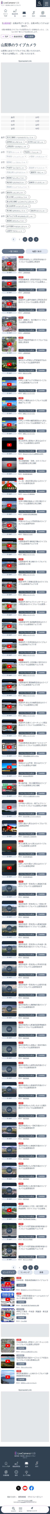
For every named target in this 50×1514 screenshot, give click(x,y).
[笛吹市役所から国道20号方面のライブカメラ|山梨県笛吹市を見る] (9, 1089)
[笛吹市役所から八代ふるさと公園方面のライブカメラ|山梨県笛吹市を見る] (9, 1109)
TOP (6, 36)
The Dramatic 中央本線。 (29, 1219)
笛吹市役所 (26, 897)
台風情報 (43, 16)
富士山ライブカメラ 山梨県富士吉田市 (33, 454)
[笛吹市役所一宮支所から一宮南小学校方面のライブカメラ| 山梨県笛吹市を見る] (9, 908)
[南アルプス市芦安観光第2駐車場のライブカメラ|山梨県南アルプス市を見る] (9, 1250)
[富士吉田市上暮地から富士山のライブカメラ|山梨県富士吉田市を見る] (9, 444)
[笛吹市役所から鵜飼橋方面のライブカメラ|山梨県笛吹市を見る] (9, 1008)
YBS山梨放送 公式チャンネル (31, 756)
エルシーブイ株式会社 (29, 494)
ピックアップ (8, 1272)
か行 (37, 117)
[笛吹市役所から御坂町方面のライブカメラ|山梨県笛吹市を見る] (9, 1149)
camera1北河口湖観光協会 (30, 514)
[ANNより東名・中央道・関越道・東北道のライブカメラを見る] (25, 1315)
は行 (37, 124)
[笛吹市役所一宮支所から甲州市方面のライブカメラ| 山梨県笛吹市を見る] (9, 968)
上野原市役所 (26, 272)
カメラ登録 (26, 1475)
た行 (37, 121)
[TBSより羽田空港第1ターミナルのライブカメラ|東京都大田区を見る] (25, 1299)
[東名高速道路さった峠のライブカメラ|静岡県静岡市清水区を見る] (25, 1377)
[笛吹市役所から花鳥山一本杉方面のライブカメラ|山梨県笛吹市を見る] (9, 1049)
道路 (24, 16)
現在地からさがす (32, 1511)
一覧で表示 (13, 251)
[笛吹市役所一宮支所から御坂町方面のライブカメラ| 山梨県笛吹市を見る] (9, 888)
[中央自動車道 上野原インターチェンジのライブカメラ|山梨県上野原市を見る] (25, 1346)
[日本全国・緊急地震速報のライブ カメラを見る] (25, 1284)
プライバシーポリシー (35, 1497)
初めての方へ (11, 1497)
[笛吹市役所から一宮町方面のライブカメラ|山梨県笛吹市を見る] (9, 1129)
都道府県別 (15, 15)
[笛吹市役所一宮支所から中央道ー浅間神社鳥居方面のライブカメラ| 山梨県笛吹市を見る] (9, 948)
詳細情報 (42, 270)
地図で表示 (37, 251)
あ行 (13, 117)
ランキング (25, 1272)
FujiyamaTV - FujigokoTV (29, 836)
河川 (33, 16)
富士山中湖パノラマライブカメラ (32, 816)
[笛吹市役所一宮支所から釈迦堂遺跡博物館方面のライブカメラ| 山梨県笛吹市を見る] (9, 928)
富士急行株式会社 (27, 474)
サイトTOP (5, 15)
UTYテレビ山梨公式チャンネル (31, 796)
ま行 (13, 128)
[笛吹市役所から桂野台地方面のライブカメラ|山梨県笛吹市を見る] (9, 1069)
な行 (13, 124)
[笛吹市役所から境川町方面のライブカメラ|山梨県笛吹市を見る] (9, 1190)
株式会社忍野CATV (28, 776)
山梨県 (30, 36)
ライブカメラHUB (28, 1500)
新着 (41, 1272)
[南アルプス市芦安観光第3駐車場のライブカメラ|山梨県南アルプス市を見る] (9, 1230)
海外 (16, 1475)
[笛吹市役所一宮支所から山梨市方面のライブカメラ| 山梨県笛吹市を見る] (9, 988)
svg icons (23, 1502)
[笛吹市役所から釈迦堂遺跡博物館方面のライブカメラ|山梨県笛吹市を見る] (9, 1029)
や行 (37, 128)
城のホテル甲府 (27, 373)
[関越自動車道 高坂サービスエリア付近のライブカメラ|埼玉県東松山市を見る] (25, 1361)
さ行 (13, 121)
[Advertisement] (25, 87)
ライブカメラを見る (27, 270)
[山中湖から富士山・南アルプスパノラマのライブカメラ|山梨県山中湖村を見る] (9, 807)
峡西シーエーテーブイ (29, 393)
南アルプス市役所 (27, 1239)
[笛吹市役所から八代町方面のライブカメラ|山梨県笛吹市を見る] (9, 1170)
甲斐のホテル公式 (27, 534)
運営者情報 (22, 1497)
